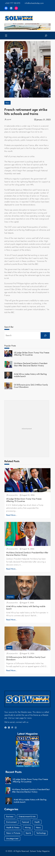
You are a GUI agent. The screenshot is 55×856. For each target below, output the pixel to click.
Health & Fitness (12, 827)
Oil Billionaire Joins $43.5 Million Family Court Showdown (31, 386)
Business (10, 596)
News (7, 102)
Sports (28, 833)
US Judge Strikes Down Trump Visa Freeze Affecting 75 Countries (31, 353)
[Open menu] (6, 35)
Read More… (11, 515)
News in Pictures (13, 833)
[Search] (45, 335)
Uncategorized (12, 838)
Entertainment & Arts (27, 816)
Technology (41, 833)
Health (37, 822)
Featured (25, 822)
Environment (11, 822)
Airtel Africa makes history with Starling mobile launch (30, 375)
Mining (28, 827)
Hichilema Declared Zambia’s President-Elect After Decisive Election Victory (31, 364)
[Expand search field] (46, 35)
